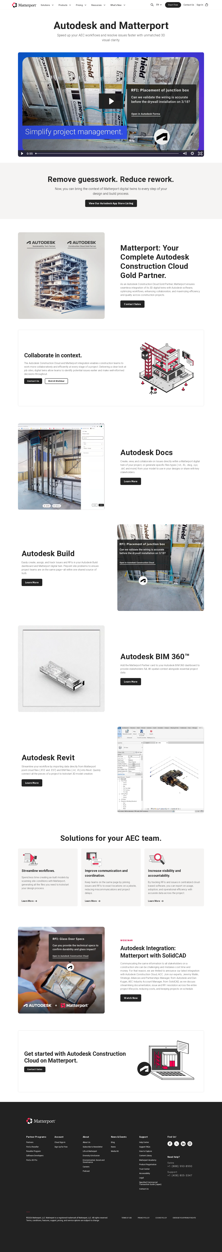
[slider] (107, 153)
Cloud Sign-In (60, 1142)
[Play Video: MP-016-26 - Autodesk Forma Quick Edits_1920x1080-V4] (111, 101)
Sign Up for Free (61, 1147)
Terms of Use (127, 1218)
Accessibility (144, 1173)
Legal (141, 1178)
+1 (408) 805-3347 (179, 1175)
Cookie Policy (161, 1218)
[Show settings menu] (192, 153)
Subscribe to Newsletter (93, 1147)
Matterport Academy (147, 1160)
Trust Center (144, 1169)
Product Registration (147, 1164)
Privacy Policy (143, 1218)
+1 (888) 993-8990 (179, 1166)
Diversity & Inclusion (91, 1156)
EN (157, 4)
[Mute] (184, 153)
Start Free (173, 4)
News (113, 1147)
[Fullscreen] (200, 153)
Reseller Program (33, 1151)
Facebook (169, 1143)
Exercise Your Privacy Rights (184, 1218)
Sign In (200, 5)
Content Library (145, 1156)
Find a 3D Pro (31, 1160)
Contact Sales (132, 304)
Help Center (144, 1142)
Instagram (189, 1143)
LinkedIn (183, 1143)
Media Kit (115, 1151)
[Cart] (206, 4)
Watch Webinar (56, 381)
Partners (29, 1142)
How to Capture (145, 1151)
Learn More (130, 481)
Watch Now (131, 997)
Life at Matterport (90, 1151)
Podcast (86, 1171)
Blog (113, 1142)
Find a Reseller (32, 1147)
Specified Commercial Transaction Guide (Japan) (150, 1183)
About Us (86, 1142)
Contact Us (188, 5)
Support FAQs (144, 1147)
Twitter (176, 1143)
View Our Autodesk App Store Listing (111, 203)
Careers (86, 1167)
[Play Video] (22, 153)
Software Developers (34, 1156)
